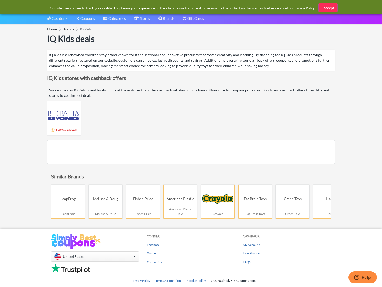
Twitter (151, 253)
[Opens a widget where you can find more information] (362, 277)
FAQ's (247, 262)
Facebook (153, 245)
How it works (252, 253)
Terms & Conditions (169, 281)
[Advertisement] (191, 152)
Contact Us (154, 262)
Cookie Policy (196, 281)
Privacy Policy (140, 281)
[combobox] (114, 20)
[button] (95, 256)
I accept (328, 7)
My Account (251, 245)
